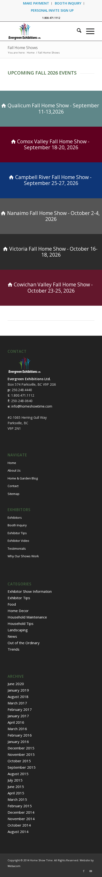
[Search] (76, 31)
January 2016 (18, 741)
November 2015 (21, 754)
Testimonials (17, 548)
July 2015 (15, 780)
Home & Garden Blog (23, 478)
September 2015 (22, 767)
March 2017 (17, 703)
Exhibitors (15, 517)
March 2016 (17, 728)
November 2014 (21, 818)
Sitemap (13, 494)
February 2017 (20, 709)
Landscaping (18, 630)
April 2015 (16, 793)
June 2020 (16, 683)
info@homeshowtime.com (31, 406)
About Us (14, 470)
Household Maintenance (27, 617)
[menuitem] (36, 3)
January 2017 (18, 715)
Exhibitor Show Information (30, 591)
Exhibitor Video (18, 540)
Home (12, 463)
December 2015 (21, 748)
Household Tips (20, 623)
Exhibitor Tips (17, 533)
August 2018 (18, 696)
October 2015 (19, 760)
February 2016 (20, 735)
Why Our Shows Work (23, 556)
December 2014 (21, 812)
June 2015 (16, 786)
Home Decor (18, 610)
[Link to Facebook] (83, 871)
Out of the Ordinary (24, 642)
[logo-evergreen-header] (42, 31)
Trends (13, 649)
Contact (13, 486)
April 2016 (16, 722)
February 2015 (20, 805)
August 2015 (18, 773)
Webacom (14, 866)
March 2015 (17, 799)
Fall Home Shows (23, 47)
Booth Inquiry (17, 525)
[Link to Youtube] (90, 871)
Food (12, 604)
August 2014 (18, 831)
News (12, 636)
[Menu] (87, 31)
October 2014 (19, 825)
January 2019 (18, 690)
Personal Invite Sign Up (52, 10)
